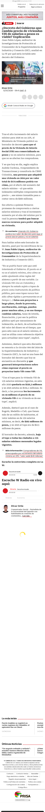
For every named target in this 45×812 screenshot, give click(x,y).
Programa (21, 7)
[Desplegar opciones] (39, 79)
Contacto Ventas (22, 774)
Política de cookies (34, 782)
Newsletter (34, 774)
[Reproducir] (6, 79)
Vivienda (9, 498)
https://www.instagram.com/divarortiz (17, 88)
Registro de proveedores (17, 779)
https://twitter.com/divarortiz (14, 88)
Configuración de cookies (16, 785)
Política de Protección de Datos (14, 782)
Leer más (26, 516)
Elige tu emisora (36, 7)
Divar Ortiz (7, 88)
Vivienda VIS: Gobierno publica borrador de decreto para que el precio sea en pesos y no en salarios (24, 234)
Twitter (29, 97)
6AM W (20, 23)
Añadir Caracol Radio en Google (20, 105)
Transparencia (33, 785)
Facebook (24, 97)
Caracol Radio (11, 6)
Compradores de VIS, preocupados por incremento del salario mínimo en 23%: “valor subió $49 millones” (24, 453)
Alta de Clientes (32, 776)
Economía (21, 498)
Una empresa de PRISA (22, 794)
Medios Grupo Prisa (22, 800)
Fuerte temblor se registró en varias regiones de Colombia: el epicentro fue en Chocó (15, 725)
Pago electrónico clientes (15, 776)
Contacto (10, 774)
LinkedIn (35, 97)
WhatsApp (41, 97)
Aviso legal (32, 779)
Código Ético (22, 787)
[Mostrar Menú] (2, 6)
